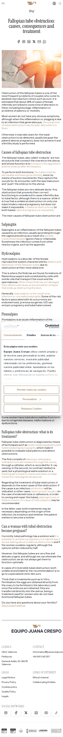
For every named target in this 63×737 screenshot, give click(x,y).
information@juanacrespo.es (48, 651)
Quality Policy (9, 691)
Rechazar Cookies (31, 408)
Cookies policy (9, 686)
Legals (5, 696)
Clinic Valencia (9, 651)
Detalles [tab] (31, 335)
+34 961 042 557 (41, 656)
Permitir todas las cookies (31, 389)
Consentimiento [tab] (13, 335)
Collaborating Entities (44, 682)
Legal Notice (8, 677)
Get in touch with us (13, 605)
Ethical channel (41, 677)
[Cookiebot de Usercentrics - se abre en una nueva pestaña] (45, 326)
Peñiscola (7, 656)
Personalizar (30, 399)
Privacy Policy (9, 682)
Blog (31, 11)
